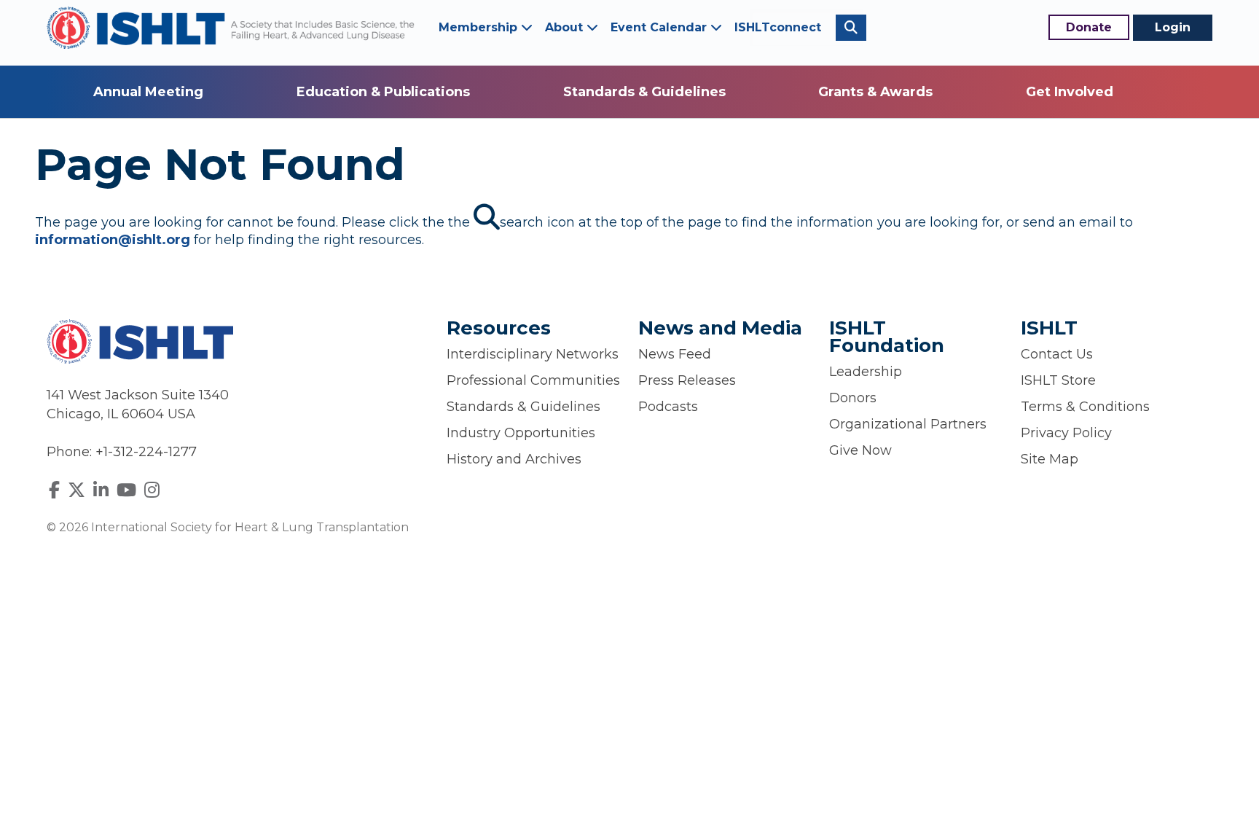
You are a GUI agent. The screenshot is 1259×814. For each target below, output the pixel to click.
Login (1173, 27)
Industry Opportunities (521, 433)
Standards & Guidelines (644, 92)
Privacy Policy (1066, 433)
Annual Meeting (148, 92)
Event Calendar (660, 27)
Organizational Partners (908, 424)
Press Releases (687, 380)
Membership (480, 27)
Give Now (860, 450)
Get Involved (1069, 92)
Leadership (865, 372)
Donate (1089, 27)
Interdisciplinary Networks (533, 354)
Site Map (1049, 459)
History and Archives (514, 459)
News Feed (674, 354)
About (566, 27)
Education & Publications (383, 92)
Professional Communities (533, 380)
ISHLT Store (1058, 380)
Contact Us (1057, 354)
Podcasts (668, 407)
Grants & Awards (875, 92)
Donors (852, 398)
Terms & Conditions (1085, 407)
